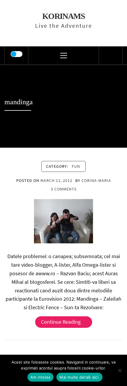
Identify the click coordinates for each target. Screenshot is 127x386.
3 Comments (63, 189)
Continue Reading (61, 321)
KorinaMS (63, 16)
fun (76, 166)
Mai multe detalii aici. (79, 377)
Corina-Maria (96, 180)
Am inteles (40, 377)
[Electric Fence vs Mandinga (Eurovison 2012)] (63, 220)
